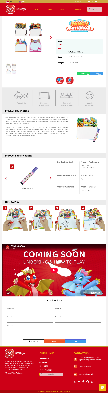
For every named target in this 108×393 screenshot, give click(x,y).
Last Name (58, 308)
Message (10, 325)
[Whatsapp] (85, 2)
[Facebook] (96, 2)
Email (8, 317)
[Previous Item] (6, 178)
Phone (57, 317)
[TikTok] (92, 2)
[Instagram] (99, 2)
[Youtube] (89, 2)
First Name (10, 308)
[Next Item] (50, 37)
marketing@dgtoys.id (86, 374)
